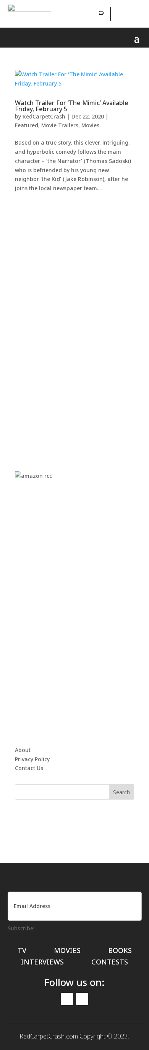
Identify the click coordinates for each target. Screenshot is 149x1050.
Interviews (42, 962)
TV (22, 951)
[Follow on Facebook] (117, 14)
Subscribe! (21, 928)
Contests (109, 962)
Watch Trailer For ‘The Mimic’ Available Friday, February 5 (71, 106)
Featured (26, 125)
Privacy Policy (32, 759)
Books (120, 951)
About (23, 750)
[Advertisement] (74, 324)
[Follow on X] (134, 14)
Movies (90, 125)
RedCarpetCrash (44, 116)
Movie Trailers (59, 125)
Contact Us (29, 768)
